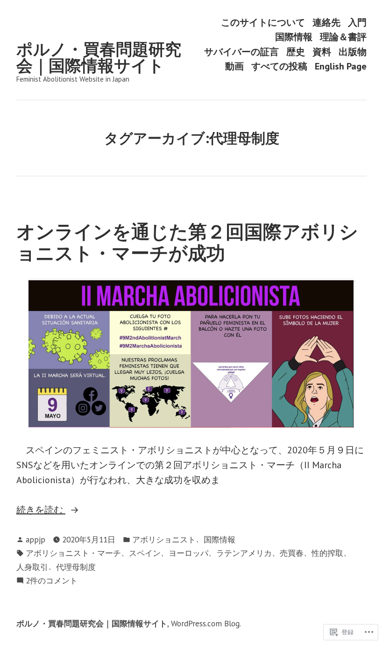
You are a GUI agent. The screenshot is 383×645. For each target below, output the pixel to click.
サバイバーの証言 (241, 51)
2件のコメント (52, 581)
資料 (321, 51)
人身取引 (32, 567)
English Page (341, 66)
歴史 (295, 51)
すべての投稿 (279, 66)
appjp (35, 539)
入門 (357, 22)
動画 (234, 66)
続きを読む (40, 510)
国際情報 (293, 37)
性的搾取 (327, 553)
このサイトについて (263, 22)
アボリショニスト (164, 539)
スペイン (145, 553)
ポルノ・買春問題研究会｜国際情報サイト (98, 57)
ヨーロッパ (188, 553)
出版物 (353, 51)
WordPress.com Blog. (206, 623)
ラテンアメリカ (244, 553)
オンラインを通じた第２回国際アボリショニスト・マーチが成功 (187, 241)
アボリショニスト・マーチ (73, 553)
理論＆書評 (343, 37)
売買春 (292, 553)
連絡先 (326, 22)
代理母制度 (76, 567)
